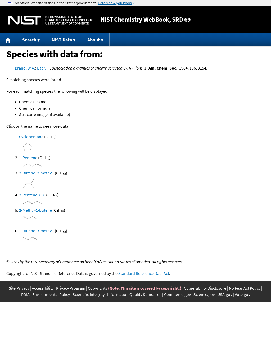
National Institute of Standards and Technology (50, 20)
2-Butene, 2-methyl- (36, 172)
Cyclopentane (31, 136)
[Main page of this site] (8, 39)
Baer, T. (43, 68)
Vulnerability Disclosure (205, 288)
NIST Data (62, 40)
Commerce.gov (177, 294)
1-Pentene (28, 157)
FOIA (25, 294)
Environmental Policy (51, 294)
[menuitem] (8, 39)
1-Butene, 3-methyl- (36, 230)
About (93, 40)
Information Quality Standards (134, 294)
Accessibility (42, 288)
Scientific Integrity (89, 294)
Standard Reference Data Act (143, 273)
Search (29, 40)
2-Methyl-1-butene (35, 210)
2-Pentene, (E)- (32, 194)
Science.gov (204, 294)
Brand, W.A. (25, 68)
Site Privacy (19, 288)
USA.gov (224, 294)
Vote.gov (242, 294)
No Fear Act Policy (244, 288)
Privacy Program (70, 288)
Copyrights (97, 288)
